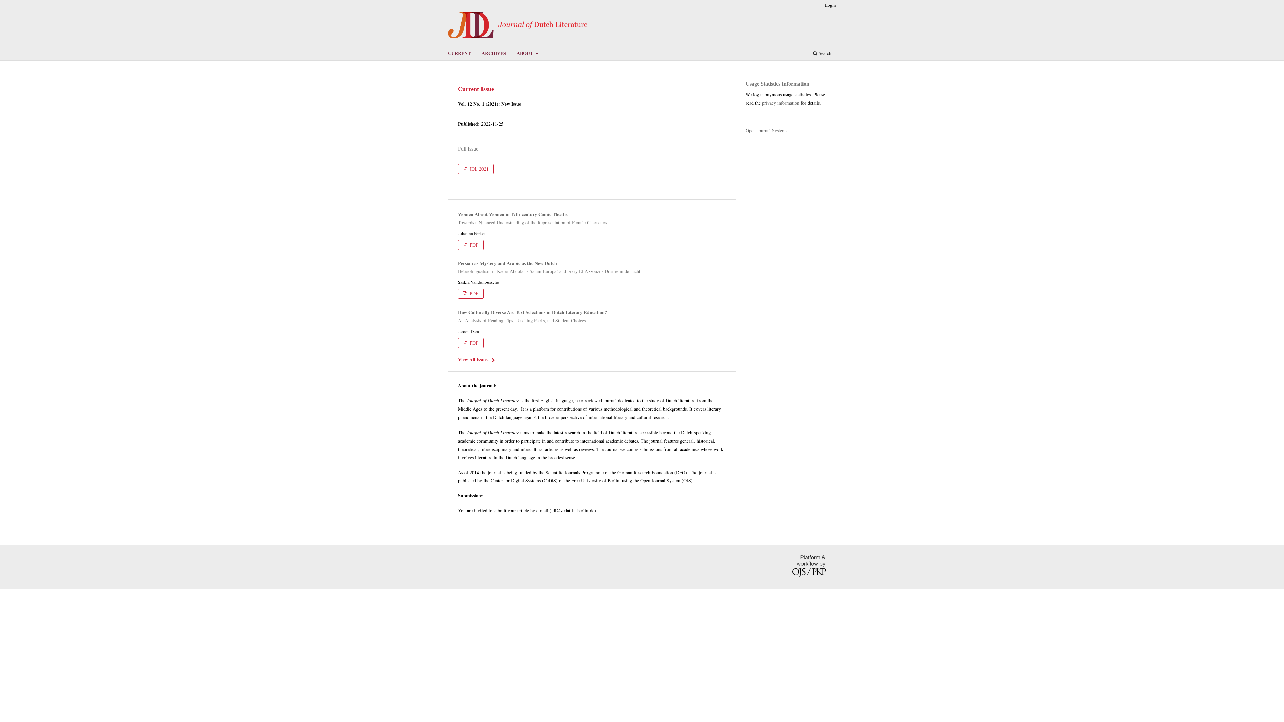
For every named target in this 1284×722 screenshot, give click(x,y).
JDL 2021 (478, 169)
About (525, 53)
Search (824, 53)
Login (830, 5)
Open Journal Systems (766, 130)
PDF (473, 245)
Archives (493, 53)
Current (459, 53)
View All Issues (473, 359)
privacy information (780, 103)
